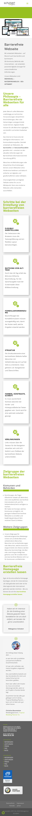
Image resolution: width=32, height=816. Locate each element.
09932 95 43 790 (8, 735)
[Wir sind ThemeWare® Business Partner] (7, 782)
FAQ (5, 748)
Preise (6, 746)
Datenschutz (10, 803)
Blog (6, 750)
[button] (3, 813)
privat (19, 806)
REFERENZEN (8, 742)
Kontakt (12, 806)
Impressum (20, 803)
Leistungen (8, 744)
